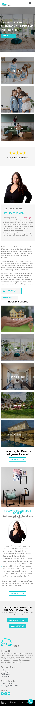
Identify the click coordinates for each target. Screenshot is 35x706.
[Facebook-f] (2, 693)
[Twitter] (9, 693)
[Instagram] (5, 693)
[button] (29, 3)
